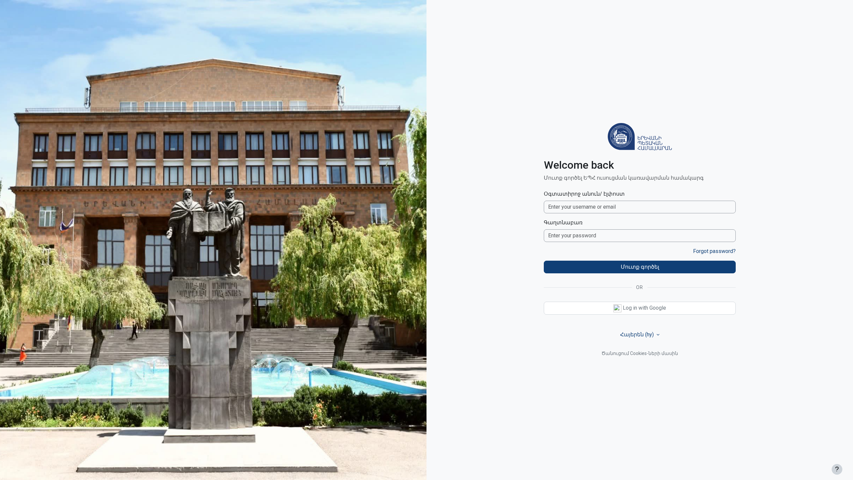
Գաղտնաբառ (563, 222)
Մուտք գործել (640, 267)
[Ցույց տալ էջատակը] (837, 469)
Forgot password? (714, 251)
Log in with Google (643, 308)
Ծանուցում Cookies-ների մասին (639, 353)
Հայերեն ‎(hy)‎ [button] (637, 334)
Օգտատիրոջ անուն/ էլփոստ (584, 194)
